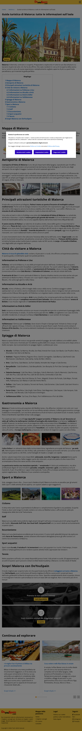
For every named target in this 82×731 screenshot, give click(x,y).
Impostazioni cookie (41, 152)
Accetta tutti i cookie (23, 152)
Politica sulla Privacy (53, 146)
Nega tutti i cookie (59, 152)
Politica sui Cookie (35, 146)
